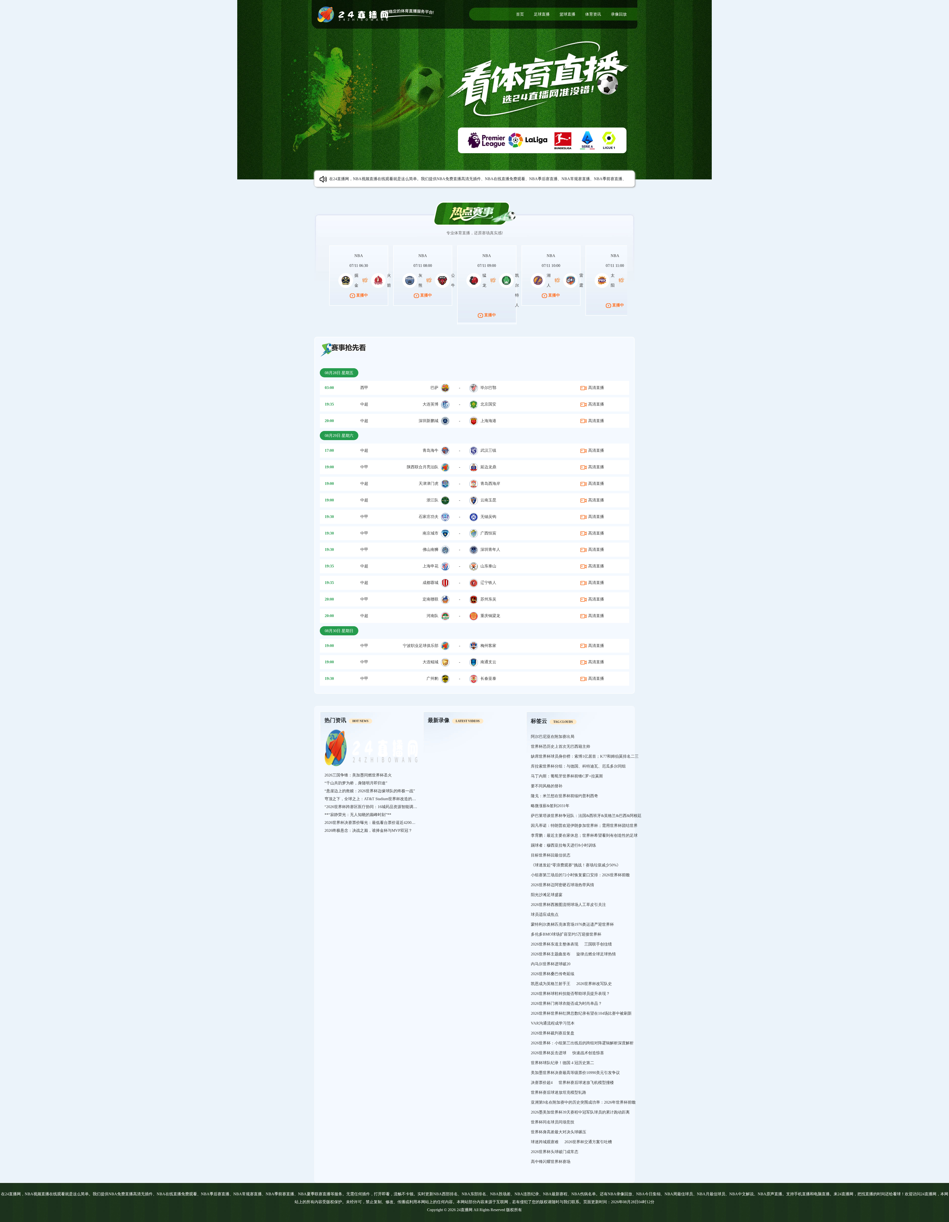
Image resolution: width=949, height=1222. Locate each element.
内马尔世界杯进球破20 (550, 964)
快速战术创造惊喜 (588, 1053)
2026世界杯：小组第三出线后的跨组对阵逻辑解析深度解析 (582, 1043)
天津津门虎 (428, 483)
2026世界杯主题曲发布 (550, 954)
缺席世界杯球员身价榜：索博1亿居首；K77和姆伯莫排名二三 (585, 756)
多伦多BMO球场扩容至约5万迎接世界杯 (566, 934)
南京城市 (430, 533)
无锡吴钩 (488, 517)
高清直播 (595, 388)
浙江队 (432, 500)
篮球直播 (567, 14)
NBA (358, 256)
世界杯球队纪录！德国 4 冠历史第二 (562, 1063)
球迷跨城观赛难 (545, 1142)
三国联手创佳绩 (598, 944)
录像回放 (619, 14)
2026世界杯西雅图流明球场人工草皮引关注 (568, 904)
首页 (520, 14)
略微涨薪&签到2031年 (550, 806)
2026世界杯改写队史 (594, 984)
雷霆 (581, 280)
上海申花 (430, 566)
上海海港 (488, 421)
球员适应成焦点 (545, 914)
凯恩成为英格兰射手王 (550, 984)
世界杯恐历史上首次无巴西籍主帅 (560, 746)
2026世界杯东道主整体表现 (554, 944)
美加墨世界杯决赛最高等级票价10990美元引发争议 (575, 1073)
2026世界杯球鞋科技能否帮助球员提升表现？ (570, 993)
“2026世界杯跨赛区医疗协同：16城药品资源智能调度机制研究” (379, 807)
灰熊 (420, 280)
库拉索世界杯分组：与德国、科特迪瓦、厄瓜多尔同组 (578, 766)
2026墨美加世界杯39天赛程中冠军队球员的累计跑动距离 (580, 1112)
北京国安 (488, 404)
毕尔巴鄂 (488, 388)
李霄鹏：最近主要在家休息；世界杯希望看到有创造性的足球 (584, 835)
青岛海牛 (430, 450)
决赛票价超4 (542, 1082)
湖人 (549, 280)
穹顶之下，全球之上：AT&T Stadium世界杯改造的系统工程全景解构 (384, 799)
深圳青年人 (490, 549)
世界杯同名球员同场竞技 (552, 1122)
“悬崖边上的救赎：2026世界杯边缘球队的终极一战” (369, 791)
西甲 (364, 388)
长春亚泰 (488, 678)
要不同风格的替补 (546, 786)
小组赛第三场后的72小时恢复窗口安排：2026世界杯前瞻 (580, 875)
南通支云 (488, 662)
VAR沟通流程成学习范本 (553, 1023)
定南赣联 (430, 599)
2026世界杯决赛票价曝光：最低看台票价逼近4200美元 (371, 822)
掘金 (356, 280)
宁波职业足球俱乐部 (420, 645)
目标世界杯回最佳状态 (550, 855)
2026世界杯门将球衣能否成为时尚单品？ (566, 1003)
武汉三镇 (488, 450)
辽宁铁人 (488, 582)
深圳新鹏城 (428, 421)
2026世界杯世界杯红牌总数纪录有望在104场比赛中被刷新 (581, 1013)
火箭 (389, 280)
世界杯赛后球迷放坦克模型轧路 (558, 1092)
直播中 (361, 295)
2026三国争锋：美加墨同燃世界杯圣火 (358, 775)
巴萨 (434, 388)
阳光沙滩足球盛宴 (546, 895)
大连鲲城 (430, 662)
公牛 (453, 280)
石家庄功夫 (428, 517)
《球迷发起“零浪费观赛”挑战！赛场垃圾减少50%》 (576, 865)
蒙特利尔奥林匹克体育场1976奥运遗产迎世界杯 (572, 924)
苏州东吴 (488, 599)
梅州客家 (488, 645)
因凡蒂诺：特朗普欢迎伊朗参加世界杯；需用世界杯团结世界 (584, 825)
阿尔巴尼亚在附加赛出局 (552, 736)
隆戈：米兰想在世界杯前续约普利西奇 (564, 796)
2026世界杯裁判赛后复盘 (552, 1033)
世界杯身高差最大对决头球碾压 (558, 1132)
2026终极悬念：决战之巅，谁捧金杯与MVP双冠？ (368, 830)
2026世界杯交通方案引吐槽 (588, 1142)
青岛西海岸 (490, 483)
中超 (364, 404)
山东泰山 (488, 566)
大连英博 (430, 404)
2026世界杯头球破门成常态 (554, 1152)
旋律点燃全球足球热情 (596, 954)
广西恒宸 (488, 533)
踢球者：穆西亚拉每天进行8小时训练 (563, 845)
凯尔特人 (517, 290)
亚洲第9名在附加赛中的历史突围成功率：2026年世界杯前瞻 (583, 1102)
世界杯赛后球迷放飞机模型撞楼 (586, 1082)
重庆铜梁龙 (490, 616)
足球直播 (542, 14)
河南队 (432, 616)
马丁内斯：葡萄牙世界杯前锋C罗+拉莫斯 (567, 776)
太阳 (613, 280)
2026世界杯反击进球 (548, 1053)
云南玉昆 (488, 500)
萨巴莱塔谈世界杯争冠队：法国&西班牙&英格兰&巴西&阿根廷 (586, 816)
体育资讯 (593, 14)
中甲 (364, 467)
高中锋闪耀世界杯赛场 (550, 1161)
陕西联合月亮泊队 (422, 467)
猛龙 (484, 280)
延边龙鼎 (488, 467)
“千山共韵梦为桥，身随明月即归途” (355, 783)
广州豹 (432, 678)
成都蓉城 (430, 582)
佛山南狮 (430, 549)
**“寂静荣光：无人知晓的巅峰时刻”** (357, 815)
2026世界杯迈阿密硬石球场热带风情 (562, 885)
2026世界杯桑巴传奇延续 (552, 974)
